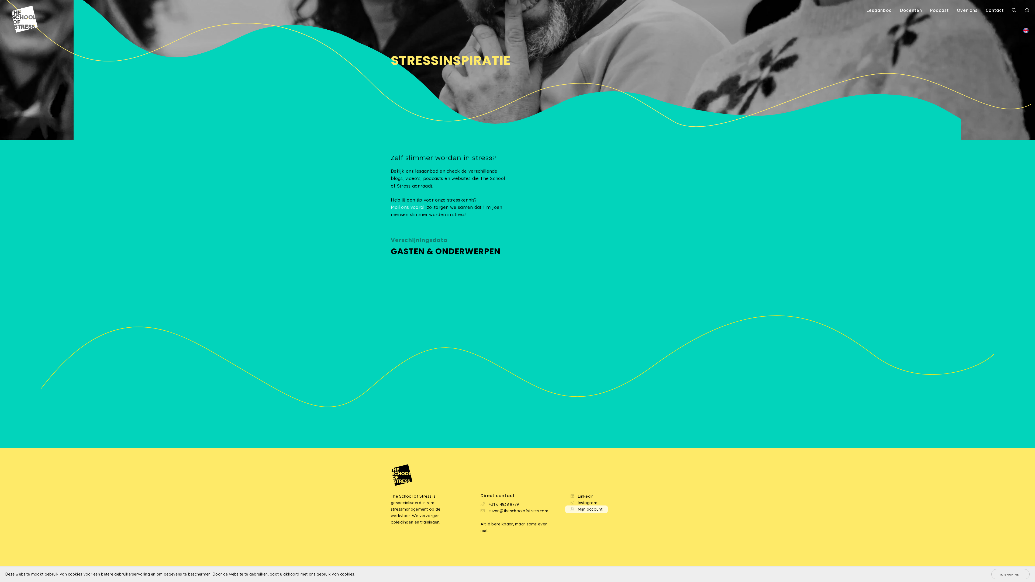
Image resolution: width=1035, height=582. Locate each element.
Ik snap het (1010, 574)
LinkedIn (586, 496)
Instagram (587, 502)
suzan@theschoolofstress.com (518, 510)
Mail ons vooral (408, 207)
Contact (995, 10)
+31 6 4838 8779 (504, 504)
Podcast (939, 10)
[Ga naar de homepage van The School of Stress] (18, 11)
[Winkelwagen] (1027, 10)
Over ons (967, 10)
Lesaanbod (879, 10)
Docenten (911, 10)
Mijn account (590, 509)
